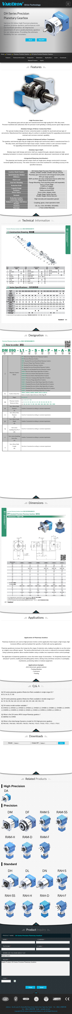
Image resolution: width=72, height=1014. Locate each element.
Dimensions (39, 57)
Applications (48, 57)
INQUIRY (42, 40)
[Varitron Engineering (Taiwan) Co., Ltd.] (13, 5)
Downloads (63, 57)
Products (8, 54)
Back (30, 40)
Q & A (55, 57)
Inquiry (42, 60)
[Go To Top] (36, 215)
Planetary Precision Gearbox (21, 54)
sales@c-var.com (45, 1009)
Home (2, 54)
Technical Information (19, 57)
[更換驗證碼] (15, 981)
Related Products (33, 60)
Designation (30, 57)
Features (8, 57)
